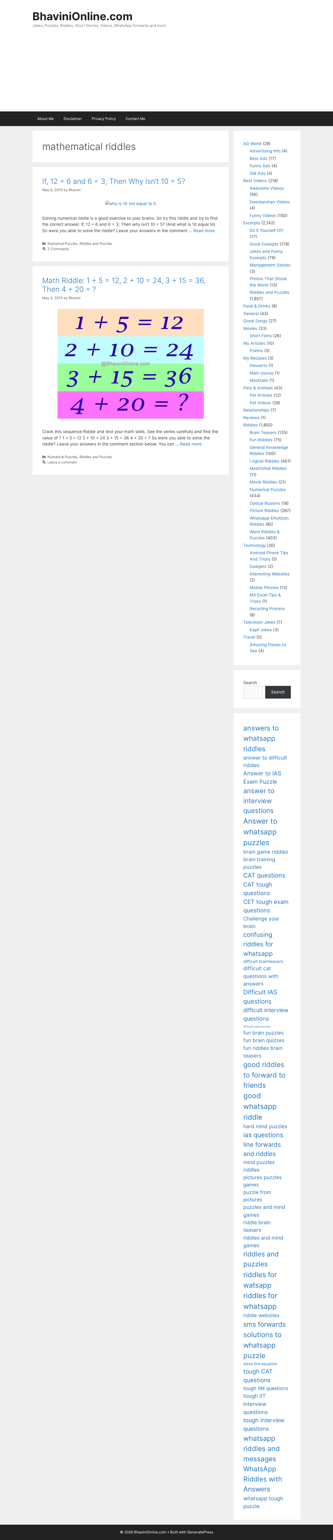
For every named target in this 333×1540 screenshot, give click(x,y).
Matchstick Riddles (268, 468)
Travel (249, 637)
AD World (252, 143)
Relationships (256, 410)
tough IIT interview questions (255, 1404)
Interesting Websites (270, 574)
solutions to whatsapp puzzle (262, 1345)
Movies (250, 328)
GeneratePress (200, 1532)
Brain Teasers (263, 432)
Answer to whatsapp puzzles (260, 832)
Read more (204, 230)
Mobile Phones (264, 587)
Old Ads (257, 173)
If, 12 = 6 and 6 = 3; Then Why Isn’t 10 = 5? (113, 181)
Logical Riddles (264, 461)
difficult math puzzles (256, 1026)
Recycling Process (267, 608)
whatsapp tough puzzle (263, 1502)
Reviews (251, 417)
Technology (254, 545)
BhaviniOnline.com (82, 16)
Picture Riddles (264, 510)
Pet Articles (261, 395)
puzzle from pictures (257, 1196)
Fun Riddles (261, 439)
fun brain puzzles (263, 1033)
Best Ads (258, 158)
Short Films (261, 335)
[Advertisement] (166, 75)
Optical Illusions (265, 503)
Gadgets (258, 566)
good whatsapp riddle (260, 1106)
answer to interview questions (258, 801)
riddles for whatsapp (260, 1301)
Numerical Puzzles (63, 243)
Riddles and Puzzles (95, 243)
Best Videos (255, 180)
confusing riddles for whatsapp (258, 944)
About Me (45, 118)
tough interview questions (263, 1424)
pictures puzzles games (262, 1181)
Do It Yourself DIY (267, 230)
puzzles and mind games (264, 1211)
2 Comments (58, 249)
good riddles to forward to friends (264, 1074)
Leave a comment (62, 462)
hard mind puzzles (265, 1126)
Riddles (250, 425)
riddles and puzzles (261, 1259)
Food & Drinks (256, 306)
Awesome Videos (267, 188)
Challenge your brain (261, 922)
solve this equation (260, 1364)
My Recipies (255, 358)
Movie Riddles (263, 482)
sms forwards (264, 1324)
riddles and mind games (263, 1241)
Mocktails (259, 380)
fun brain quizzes (263, 1040)
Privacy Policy (104, 118)
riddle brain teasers (257, 1226)
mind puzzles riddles (259, 1166)
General (251, 313)
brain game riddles (265, 852)
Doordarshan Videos (270, 201)
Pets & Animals (258, 387)
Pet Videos (260, 402)
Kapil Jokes (261, 629)
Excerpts (251, 222)
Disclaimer (73, 118)
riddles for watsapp (260, 1279)
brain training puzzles (259, 863)
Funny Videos (263, 215)
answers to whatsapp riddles (261, 738)
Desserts (258, 365)
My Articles (254, 343)
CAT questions (264, 875)
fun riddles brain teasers (263, 1052)
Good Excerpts (264, 244)
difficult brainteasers (263, 961)
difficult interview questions (265, 1014)
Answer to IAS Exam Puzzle (262, 777)
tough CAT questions (258, 1376)
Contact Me (135, 118)
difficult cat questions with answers (260, 976)
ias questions (263, 1135)
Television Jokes (259, 622)
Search (250, 682)
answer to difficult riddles (265, 761)
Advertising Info (265, 150)
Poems (256, 350)
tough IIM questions (265, 1388)
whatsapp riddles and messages (261, 1448)
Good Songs (255, 320)
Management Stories (270, 265)
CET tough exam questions (266, 906)
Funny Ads (260, 165)
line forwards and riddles (262, 1149)
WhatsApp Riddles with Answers (262, 1479)
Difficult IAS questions (260, 996)
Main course (262, 373)
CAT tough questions (257, 889)
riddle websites (261, 1315)
